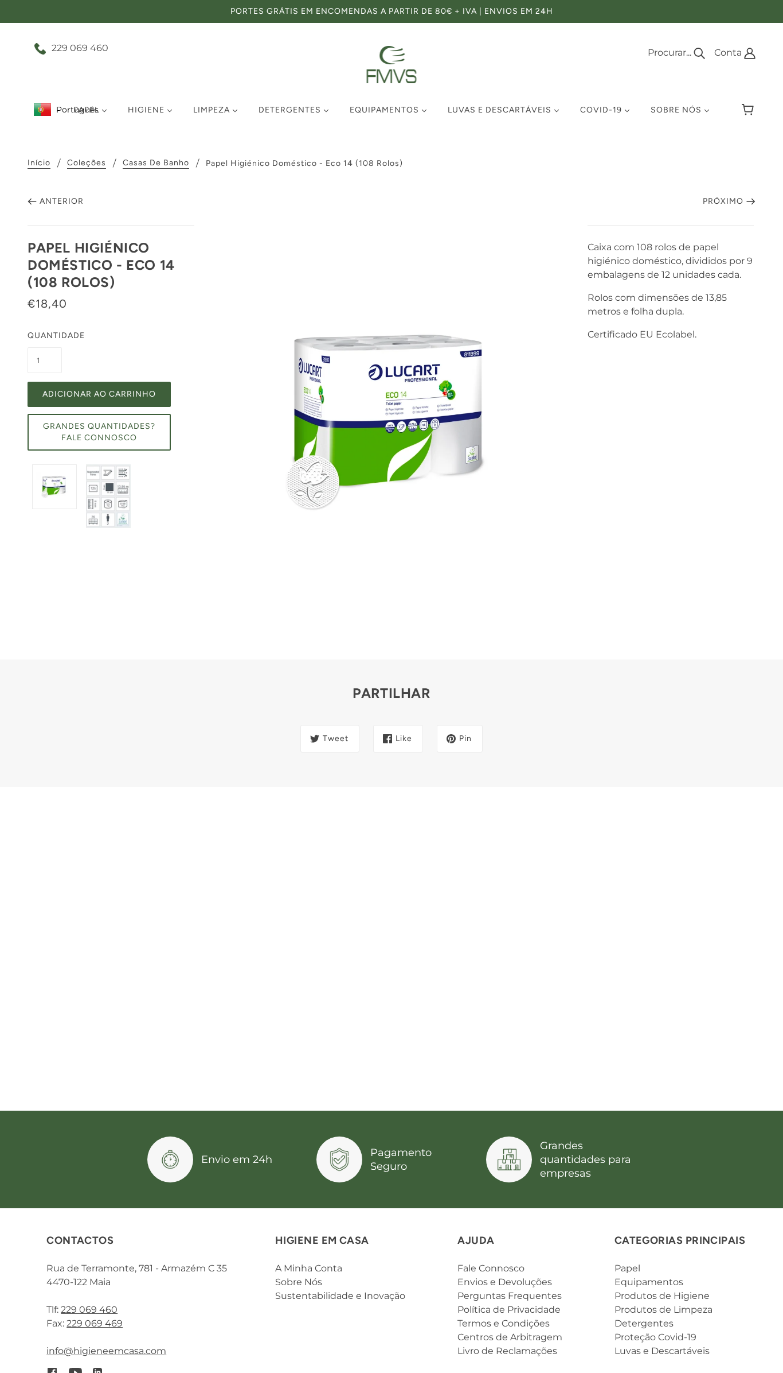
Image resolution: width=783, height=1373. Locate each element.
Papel (627, 1268)
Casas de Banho (156, 163)
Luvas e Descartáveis (662, 1350)
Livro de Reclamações (507, 1350)
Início (39, 163)
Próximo (723, 201)
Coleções (86, 163)
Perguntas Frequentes (509, 1295)
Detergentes (644, 1323)
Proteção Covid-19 (655, 1337)
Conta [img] (729, 52)
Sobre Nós (298, 1282)
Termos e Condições (503, 1323)
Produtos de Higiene (662, 1295)
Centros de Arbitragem (509, 1337)
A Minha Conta (308, 1268)
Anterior (62, 201)
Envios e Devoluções (504, 1282)
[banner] (392, 64)
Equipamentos (648, 1282)
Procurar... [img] (671, 52)
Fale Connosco (490, 1268)
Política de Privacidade (509, 1309)
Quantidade (45, 335)
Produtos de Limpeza (663, 1309)
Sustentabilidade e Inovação (340, 1295)
